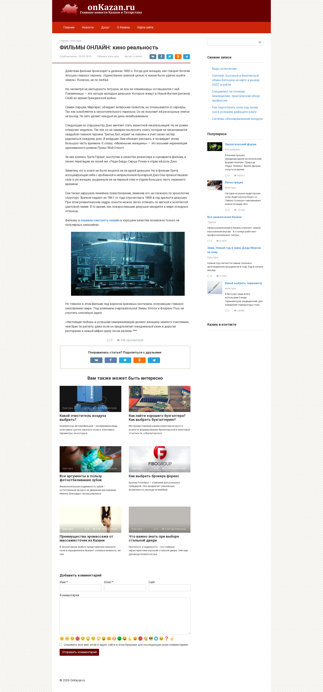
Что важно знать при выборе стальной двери (154, 538)
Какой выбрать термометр (243, 283)
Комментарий (69, 595)
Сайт (152, 582)
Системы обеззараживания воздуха (237, 119)
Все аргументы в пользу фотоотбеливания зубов (81, 478)
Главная (68, 27)
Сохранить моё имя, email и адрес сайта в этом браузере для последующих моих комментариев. (126, 644)
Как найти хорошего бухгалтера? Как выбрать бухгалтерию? (157, 417)
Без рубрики (232, 149)
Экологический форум (240, 144)
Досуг (105, 27)
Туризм (211, 222)
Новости (88, 27)
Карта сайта (145, 27)
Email (108, 582)
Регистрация (234, 182)
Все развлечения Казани (224, 217)
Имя (64, 582)
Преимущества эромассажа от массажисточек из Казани (86, 538)
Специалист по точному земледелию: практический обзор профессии (236, 96)
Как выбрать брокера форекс (154, 476)
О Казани (123, 27)
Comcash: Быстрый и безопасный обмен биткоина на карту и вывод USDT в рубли (235, 80)
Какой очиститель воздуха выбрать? (83, 417)
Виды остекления (224, 68)
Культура (113, 56)
